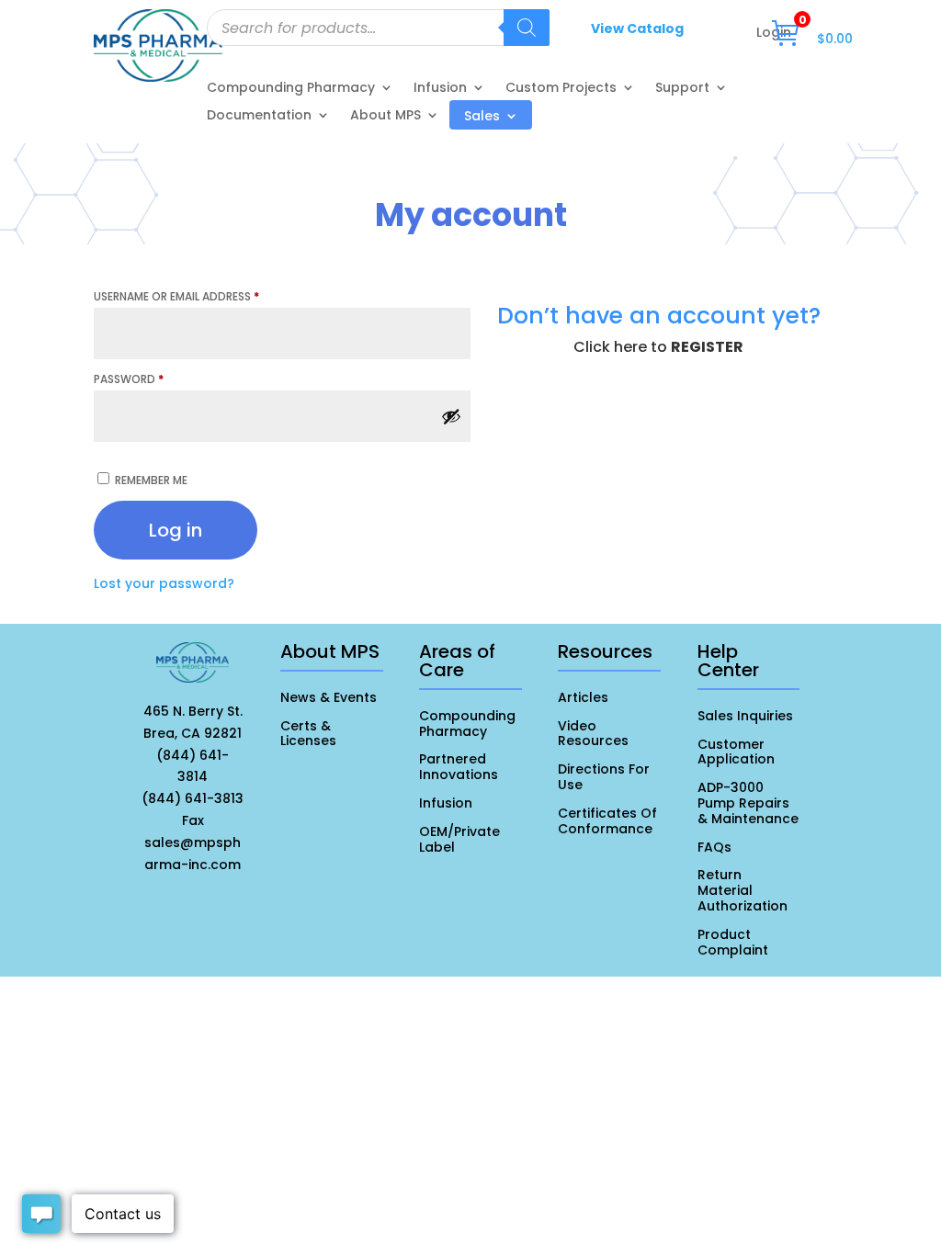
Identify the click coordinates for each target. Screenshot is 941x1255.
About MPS (385, 116)
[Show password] (451, 416)
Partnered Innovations (458, 767)
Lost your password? (164, 583)
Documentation (259, 116)
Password (129, 379)
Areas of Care (457, 661)
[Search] (527, 27)
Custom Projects (561, 88)
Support (682, 88)
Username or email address (176, 296)
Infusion (440, 88)
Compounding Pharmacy (291, 88)
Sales (482, 117)
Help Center (728, 661)
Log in (175, 530)
